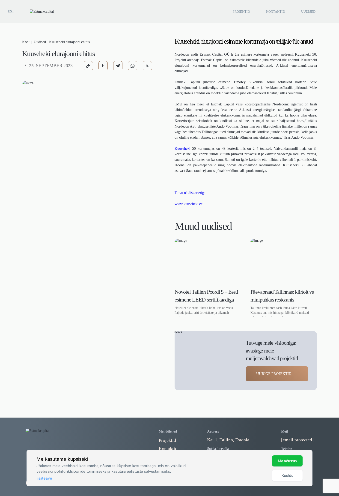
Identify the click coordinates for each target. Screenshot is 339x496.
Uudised (308, 11)
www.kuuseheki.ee (188, 204)
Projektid (241, 11)
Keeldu (287, 475)
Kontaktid (275, 11)
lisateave (44, 478)
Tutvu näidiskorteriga (190, 193)
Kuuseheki (182, 148)
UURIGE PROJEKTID (273, 374)
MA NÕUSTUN (287, 461)
